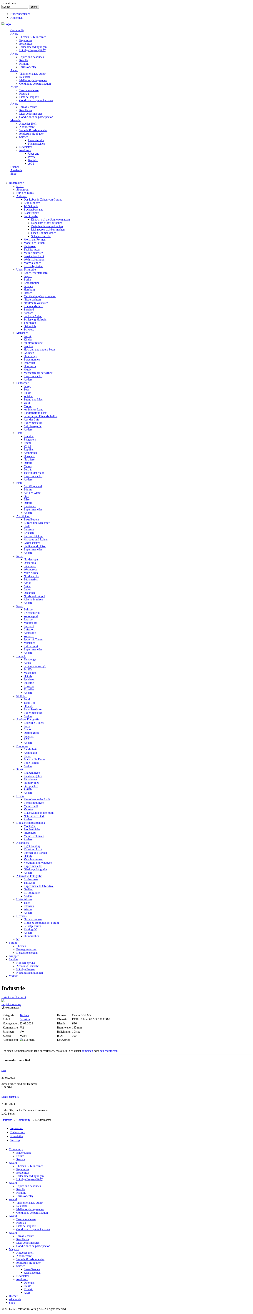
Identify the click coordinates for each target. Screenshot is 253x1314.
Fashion (28, 346)
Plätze (27, 756)
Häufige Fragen (25, 969)
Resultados (25, 110)
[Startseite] (6, 24)
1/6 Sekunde (31, 206)
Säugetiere (30, 439)
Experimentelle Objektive (39, 886)
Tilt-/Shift (29, 882)
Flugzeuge (30, 659)
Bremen (28, 286)
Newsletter (25, 146)
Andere (28, 379)
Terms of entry (27, 67)
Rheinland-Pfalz (33, 306)
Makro (27, 466)
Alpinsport (30, 632)
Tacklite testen (32, 249)
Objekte (28, 706)
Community (17, 30)
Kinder (28, 339)
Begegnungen (32, 359)
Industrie (29, 529)
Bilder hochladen (20, 13)
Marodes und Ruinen (36, 539)
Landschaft (22, 382)
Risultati (24, 93)
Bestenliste (25, 43)
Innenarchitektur (33, 536)
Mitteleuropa (31, 572)
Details (28, 462)
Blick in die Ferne (34, 759)
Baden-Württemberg (36, 272)
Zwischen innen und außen (47, 226)
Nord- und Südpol (34, 596)
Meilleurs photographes (33, 80)
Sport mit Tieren (33, 639)
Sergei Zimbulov (11, 1004)
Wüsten (28, 396)
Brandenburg (31, 282)
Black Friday (31, 212)
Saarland (29, 309)
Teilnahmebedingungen (33, 47)
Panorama (22, 746)
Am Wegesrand (33, 486)
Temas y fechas (28, 106)
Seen (26, 389)
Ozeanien (29, 592)
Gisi (3, 1070)
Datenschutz (17, 1132)
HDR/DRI (30, 832)
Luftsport (29, 629)
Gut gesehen (31, 786)
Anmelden (16, 17)
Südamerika (31, 579)
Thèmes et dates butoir (32, 73)
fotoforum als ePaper (31, 133)
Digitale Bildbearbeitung (30, 822)
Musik (27, 369)
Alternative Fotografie (29, 876)
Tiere (19, 432)
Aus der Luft (31, 419)
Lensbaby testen (33, 266)
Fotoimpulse (31, 216)
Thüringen (30, 322)
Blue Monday (32, 202)
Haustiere (29, 456)
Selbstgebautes (32, 926)
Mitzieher (29, 642)
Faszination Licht (34, 256)
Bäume (28, 489)
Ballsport (29, 609)
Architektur (23, 516)
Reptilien (29, 449)
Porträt (27, 336)
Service (23, 136)
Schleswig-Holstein (35, 319)
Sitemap (15, 1140)
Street (19, 769)
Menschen (22, 332)
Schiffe (28, 669)
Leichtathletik (32, 612)
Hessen (28, 292)
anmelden (87, 1050)
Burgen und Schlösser (36, 522)
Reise (19, 556)
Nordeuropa (31, 559)
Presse (32, 156)
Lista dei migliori (29, 96)
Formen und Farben (35, 852)
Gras (26, 496)
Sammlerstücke (32, 709)
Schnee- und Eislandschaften (40, 416)
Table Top (30, 702)
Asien (27, 586)
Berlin (27, 279)
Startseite (6, 1119)
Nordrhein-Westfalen (36, 302)
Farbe (27, 726)
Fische (27, 442)
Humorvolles (31, 782)
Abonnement (26, 126)
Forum (13, 942)
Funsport (29, 626)
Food (27, 699)
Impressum (16, 1128)
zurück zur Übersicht (13, 997)
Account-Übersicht (27, 966)
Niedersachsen (32, 299)
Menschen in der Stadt (37, 799)
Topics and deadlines (31, 57)
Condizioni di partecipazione (36, 100)
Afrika (27, 582)
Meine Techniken (34, 836)
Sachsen (28, 312)
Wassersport (31, 616)
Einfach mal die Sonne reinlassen (50, 219)
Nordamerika (31, 576)
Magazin (15, 120)
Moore (27, 406)
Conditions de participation (35, 83)
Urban (20, 796)
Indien (27, 589)
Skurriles (29, 689)
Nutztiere (29, 459)
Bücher (14, 166)
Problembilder (32, 829)
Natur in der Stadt (34, 816)
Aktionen (21, 196)
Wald (27, 402)
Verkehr (28, 809)
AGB (31, 163)
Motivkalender (32, 262)
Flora (19, 482)
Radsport (29, 619)
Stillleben (21, 696)
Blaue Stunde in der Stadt (39, 812)
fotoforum (25, 150)
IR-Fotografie (32, 892)
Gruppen (29, 352)
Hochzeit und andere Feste (39, 349)
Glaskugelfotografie (35, 869)
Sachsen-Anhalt (33, 316)
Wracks (28, 909)
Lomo (27, 729)
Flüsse (27, 392)
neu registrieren (109, 1050)
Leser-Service (36, 140)
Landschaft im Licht (35, 412)
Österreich (30, 326)
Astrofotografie (32, 426)
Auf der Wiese (32, 492)
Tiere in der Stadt (34, 472)
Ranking (24, 63)
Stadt (27, 526)
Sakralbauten (31, 519)
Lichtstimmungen (34, 802)
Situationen (30, 779)
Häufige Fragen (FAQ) (32, 50)
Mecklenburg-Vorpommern (40, 296)
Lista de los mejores (30, 113)
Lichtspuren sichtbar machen (48, 229)
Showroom (22, 189)
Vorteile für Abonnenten (33, 130)
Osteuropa (30, 562)
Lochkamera (31, 879)
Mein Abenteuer (33, 252)
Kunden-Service (25, 962)
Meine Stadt (31, 806)
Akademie (16, 170)
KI (17, 939)
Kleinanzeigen (36, 143)
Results (23, 60)
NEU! (20, 186)
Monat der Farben (34, 242)
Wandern (29, 636)
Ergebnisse (25, 40)
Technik (21, 656)
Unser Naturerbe (26, 269)
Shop (13, 173)
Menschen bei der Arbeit (38, 372)
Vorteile (13, 976)
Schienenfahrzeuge (35, 666)
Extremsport (31, 646)
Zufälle (28, 789)
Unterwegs (30, 356)
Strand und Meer (33, 399)
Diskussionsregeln (27, 952)
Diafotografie (31, 732)
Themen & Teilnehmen (32, 37)
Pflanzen (29, 906)
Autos (27, 662)
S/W (26, 739)
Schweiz (29, 329)
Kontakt (33, 160)
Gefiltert (28, 889)
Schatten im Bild (41, 236)
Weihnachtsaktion (34, 259)
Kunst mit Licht (33, 849)
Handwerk (30, 366)
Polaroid (29, 736)
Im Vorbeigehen (33, 776)
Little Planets (31, 762)
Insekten (29, 436)
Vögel (27, 446)
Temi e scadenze (29, 90)
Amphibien (30, 452)
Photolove (30, 246)
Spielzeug (29, 679)
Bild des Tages (25, 192)
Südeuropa (30, 566)
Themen (21, 946)
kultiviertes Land (33, 409)
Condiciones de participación (36, 116)
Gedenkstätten (32, 542)
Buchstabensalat (33, 209)
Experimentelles (33, 376)
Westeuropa (30, 569)
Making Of (30, 929)
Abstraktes (22, 842)
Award (14, 33)
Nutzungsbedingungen (29, 972)
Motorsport (30, 622)
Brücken (29, 532)
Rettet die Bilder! (34, 722)
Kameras (29, 686)
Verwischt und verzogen (38, 862)
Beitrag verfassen (26, 949)
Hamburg (29, 289)
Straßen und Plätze (35, 546)
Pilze (26, 499)
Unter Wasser (24, 899)
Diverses (21, 916)
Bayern (28, 276)
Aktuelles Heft (27, 123)
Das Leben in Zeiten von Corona (43, 199)
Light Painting (32, 846)
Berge (27, 386)
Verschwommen (33, 859)
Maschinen (30, 672)
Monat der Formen (35, 239)
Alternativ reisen (33, 599)
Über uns (33, 153)
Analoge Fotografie (27, 719)
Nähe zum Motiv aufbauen (46, 222)
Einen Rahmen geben (43, 232)
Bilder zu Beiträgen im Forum (41, 922)
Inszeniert (29, 362)
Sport (19, 606)
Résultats (24, 77)
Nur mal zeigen (33, 919)
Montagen (30, 826)
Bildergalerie (16, 182)
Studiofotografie (33, 342)
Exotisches (30, 506)
